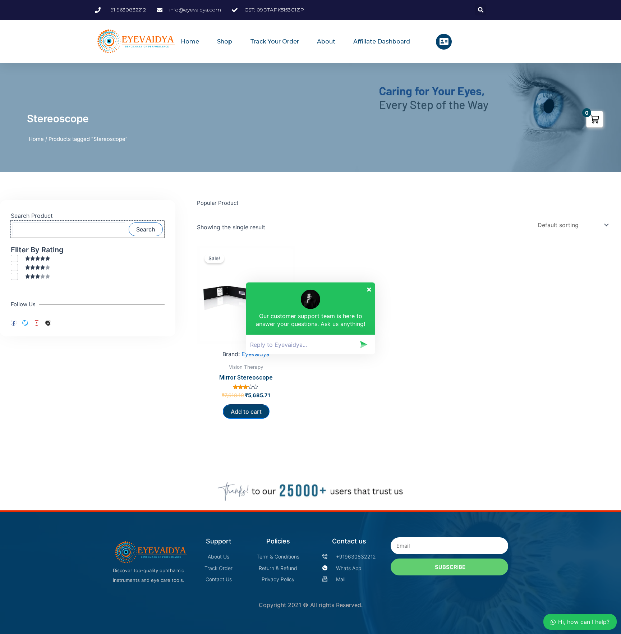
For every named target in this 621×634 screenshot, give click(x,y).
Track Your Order (274, 41)
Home (190, 41)
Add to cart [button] (246, 411)
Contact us (349, 541)
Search (145, 229)
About (326, 41)
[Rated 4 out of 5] (30, 267)
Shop (224, 41)
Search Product (32, 215)
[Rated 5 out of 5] (30, 258)
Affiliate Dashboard (381, 41)
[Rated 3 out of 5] (30, 276)
